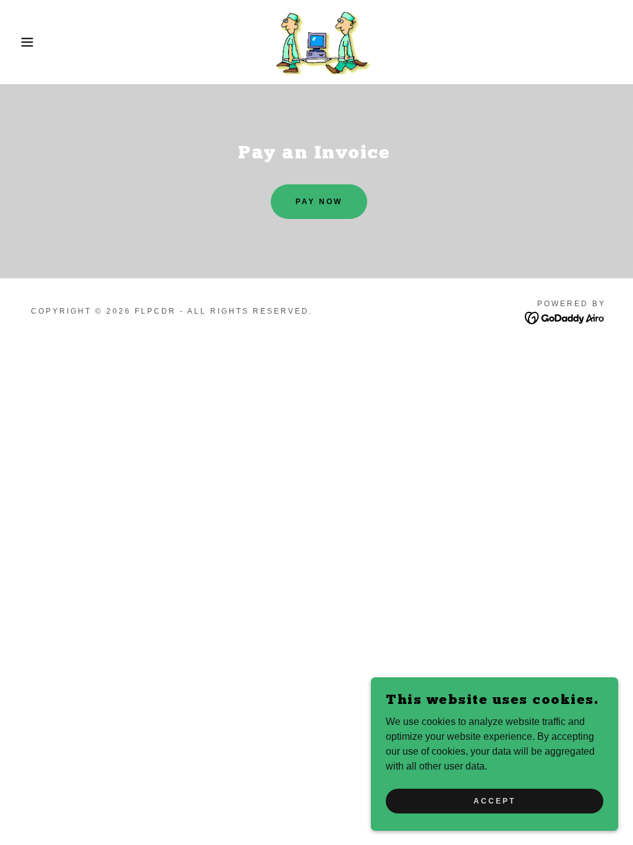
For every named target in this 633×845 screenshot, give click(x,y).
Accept (495, 800)
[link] (316, 41)
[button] (31, 42)
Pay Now (318, 201)
